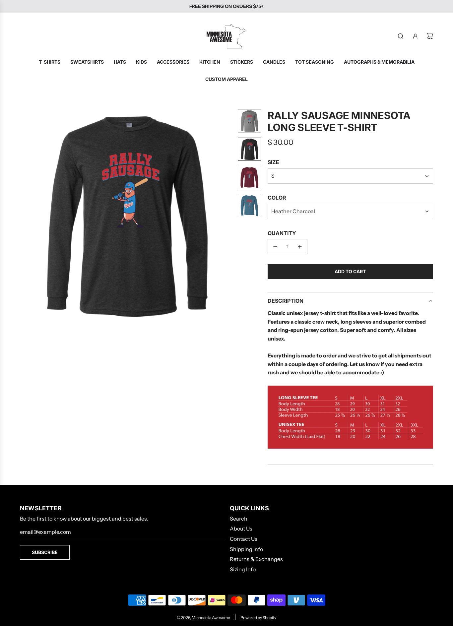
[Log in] (415, 36)
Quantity (282, 233)
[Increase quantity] (299, 246)
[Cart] (429, 36)
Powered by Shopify (258, 617)
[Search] (400, 36)
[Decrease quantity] (275, 246)
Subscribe (45, 552)
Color (277, 197)
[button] (25, 216)
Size (273, 162)
